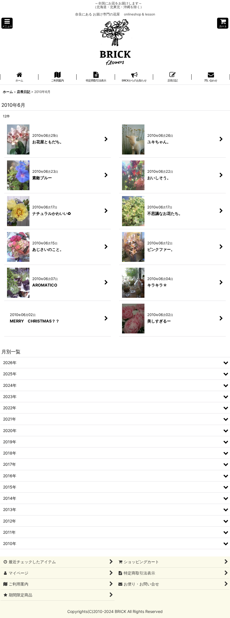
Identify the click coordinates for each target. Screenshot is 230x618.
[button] (7, 23)
